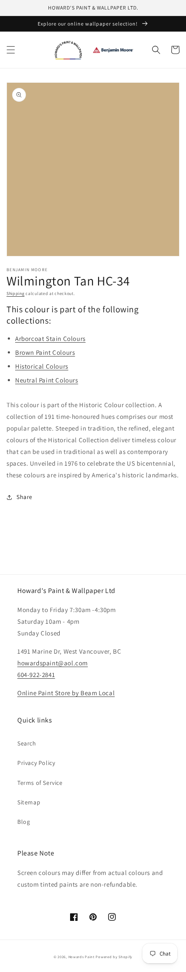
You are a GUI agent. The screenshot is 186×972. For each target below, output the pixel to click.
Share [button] (24, 497)
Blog (23, 822)
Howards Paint (81, 956)
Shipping (15, 293)
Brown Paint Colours (45, 352)
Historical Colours (41, 366)
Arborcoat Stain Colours (50, 338)
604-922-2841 (36, 675)
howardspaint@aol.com (52, 663)
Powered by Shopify (114, 956)
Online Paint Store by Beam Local (66, 693)
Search (26, 743)
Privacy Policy (36, 763)
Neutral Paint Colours (46, 380)
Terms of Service (40, 783)
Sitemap (28, 802)
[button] (10, 49)
